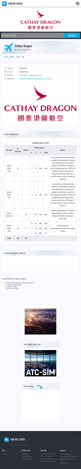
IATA (18, 57)
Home (4, 454)
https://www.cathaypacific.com (30, 75)
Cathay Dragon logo (13, 285)
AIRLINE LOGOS (15, 3)
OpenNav (24, 454)
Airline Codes (26, 459)
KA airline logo (11, 286)
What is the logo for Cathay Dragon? (19, 283)
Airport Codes (26, 456)
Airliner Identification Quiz (69, 456)
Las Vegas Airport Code (49, 459)
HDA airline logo (12, 288)
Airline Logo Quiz (66, 454)
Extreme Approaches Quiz (67, 460)
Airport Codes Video (48, 461)
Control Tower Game (48, 454)
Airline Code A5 (46, 456)
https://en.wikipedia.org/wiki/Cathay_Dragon (35, 79)
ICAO (6, 57)
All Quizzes (64, 463)
